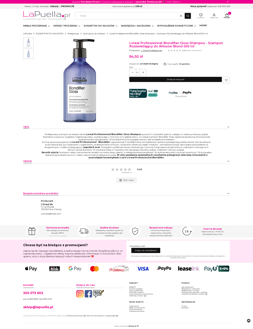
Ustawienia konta (136, 311)
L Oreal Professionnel (151, 50)
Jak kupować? (188, 287)
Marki (27, 6)
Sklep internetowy (125, 326)
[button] (188, 16)
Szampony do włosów (94, 33)
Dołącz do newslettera (146, 250)
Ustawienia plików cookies (193, 294)
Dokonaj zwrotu (136, 296)
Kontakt (44, 6)
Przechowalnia (135, 309)
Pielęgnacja (73, 33)
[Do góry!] (248, 321)
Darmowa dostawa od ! (128, 6)
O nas (35, 6)
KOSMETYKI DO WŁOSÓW (49, 33)
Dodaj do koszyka (175, 79)
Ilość (131, 67)
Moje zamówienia (137, 308)
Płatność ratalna (136, 292)
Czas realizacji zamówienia (141, 294)
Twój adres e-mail (137, 246)
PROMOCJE (67, 6)
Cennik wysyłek (136, 289)
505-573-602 (224, 6)
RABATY (132, 287)
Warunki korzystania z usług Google (101, 316)
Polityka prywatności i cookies (194, 292)
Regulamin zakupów (191, 289)
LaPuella (27, 33)
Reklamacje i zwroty (190, 290)
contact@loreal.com (51, 213)
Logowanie (134, 306)
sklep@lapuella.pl (38, 307)
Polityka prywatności (75, 316)
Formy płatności (136, 290)
